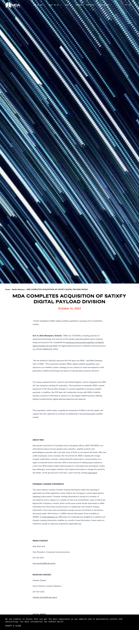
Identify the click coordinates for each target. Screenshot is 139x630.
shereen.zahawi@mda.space (45, 597)
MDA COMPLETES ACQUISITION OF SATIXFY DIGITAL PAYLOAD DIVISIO (57, 289)
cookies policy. (56, 621)
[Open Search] (131, 5)
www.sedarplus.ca (49, 517)
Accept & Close (13, 626)
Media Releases (18, 289)
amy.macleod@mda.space (44, 563)
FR (126, 5)
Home (7, 289)
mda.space (92, 472)
